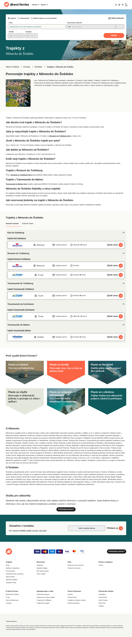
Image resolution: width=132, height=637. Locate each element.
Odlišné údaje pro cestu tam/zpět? (45, 18)
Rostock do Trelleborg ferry (60, 136)
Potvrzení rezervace (74, 568)
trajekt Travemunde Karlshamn (21, 310)
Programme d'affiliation (44, 600)
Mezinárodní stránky (12, 594)
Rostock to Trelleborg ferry (21, 175)
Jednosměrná (24, 18)
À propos (9, 603)
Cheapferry (102, 594)
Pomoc (101, 565)
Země (7, 565)
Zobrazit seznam (12, 223)
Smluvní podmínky (74, 603)
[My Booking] (116, 4)
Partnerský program (43, 594)
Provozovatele (10, 571)
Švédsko (38, 67)
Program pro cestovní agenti (46, 597)
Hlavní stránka (12, 67)
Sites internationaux (12, 600)
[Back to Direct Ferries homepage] (16, 4)
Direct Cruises (103, 600)
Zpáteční (13, 18)
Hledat (114, 35)
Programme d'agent (43, 603)
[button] (66, 233)
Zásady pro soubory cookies (77, 600)
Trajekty (101, 606)
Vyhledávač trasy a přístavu (14, 574)
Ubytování (40, 565)
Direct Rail (102, 603)
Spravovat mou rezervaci (76, 565)
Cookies (70, 594)
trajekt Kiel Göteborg (16, 238)
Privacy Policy (72, 597)
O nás (8, 597)
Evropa (26, 67)
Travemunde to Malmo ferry (16, 184)
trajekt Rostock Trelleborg (18, 259)
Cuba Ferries (103, 597)
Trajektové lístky (11, 582)
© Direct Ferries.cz (11, 621)
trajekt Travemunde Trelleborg (20, 289)
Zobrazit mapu (27, 223)
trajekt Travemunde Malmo (19, 330)
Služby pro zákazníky (12, 568)
